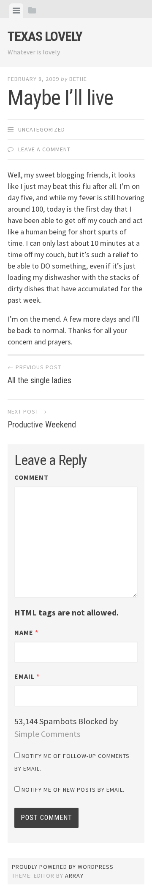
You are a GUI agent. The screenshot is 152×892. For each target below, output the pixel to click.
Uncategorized (41, 129)
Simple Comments (47, 733)
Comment (31, 477)
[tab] (16, 10)
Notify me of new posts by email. (73, 789)
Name (26, 632)
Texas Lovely (45, 36)
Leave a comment (44, 149)
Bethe (78, 79)
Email (27, 676)
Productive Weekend (42, 419)
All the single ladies (39, 374)
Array (74, 875)
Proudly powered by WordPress (63, 867)
